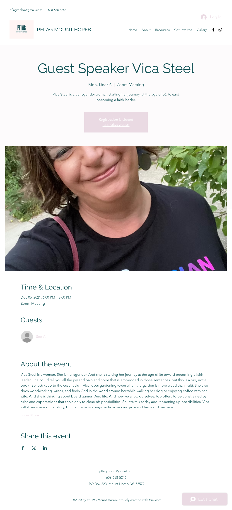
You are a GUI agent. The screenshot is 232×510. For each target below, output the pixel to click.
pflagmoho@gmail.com (26, 10)
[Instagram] (220, 29)
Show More (30, 415)
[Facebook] (213, 29)
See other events (116, 125)
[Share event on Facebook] (23, 448)
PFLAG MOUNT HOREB (64, 29)
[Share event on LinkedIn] (45, 448)
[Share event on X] (34, 448)
